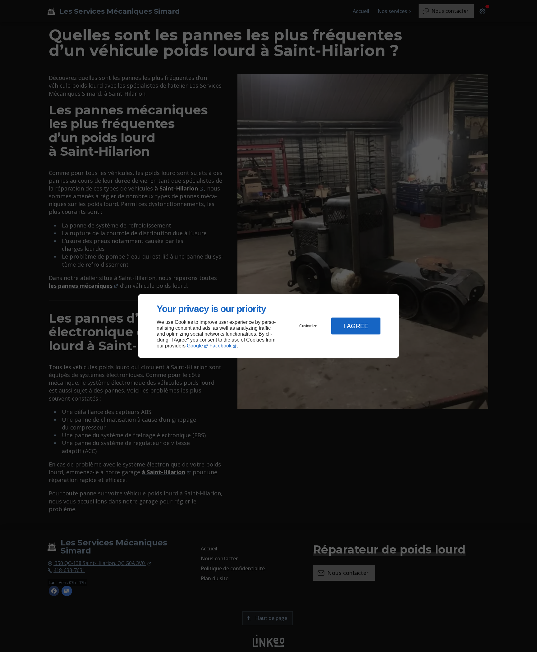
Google (195, 345)
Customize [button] (308, 326)
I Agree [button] (355, 326)
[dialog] (268, 326)
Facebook (220, 345)
